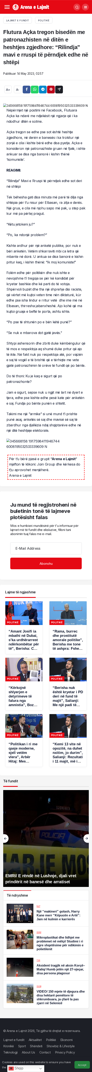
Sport (22, 1046)
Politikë (43, 20)
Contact (45, 1052)
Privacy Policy (65, 1052)
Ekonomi (66, 1040)
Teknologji (10, 1052)
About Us (28, 1052)
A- (17, 90)
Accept (82, 1065)
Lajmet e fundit (13, 1040)
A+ (8, 90)
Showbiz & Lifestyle (60, 1046)
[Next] (86, 838)
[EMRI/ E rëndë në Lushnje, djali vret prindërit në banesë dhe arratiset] (46, 838)
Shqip (18, 1068)
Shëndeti (36, 1046)
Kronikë (8, 1046)
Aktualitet (35, 1040)
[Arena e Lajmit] (31, 7)
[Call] (76, 7)
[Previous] (6, 838)
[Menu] (7, 7)
